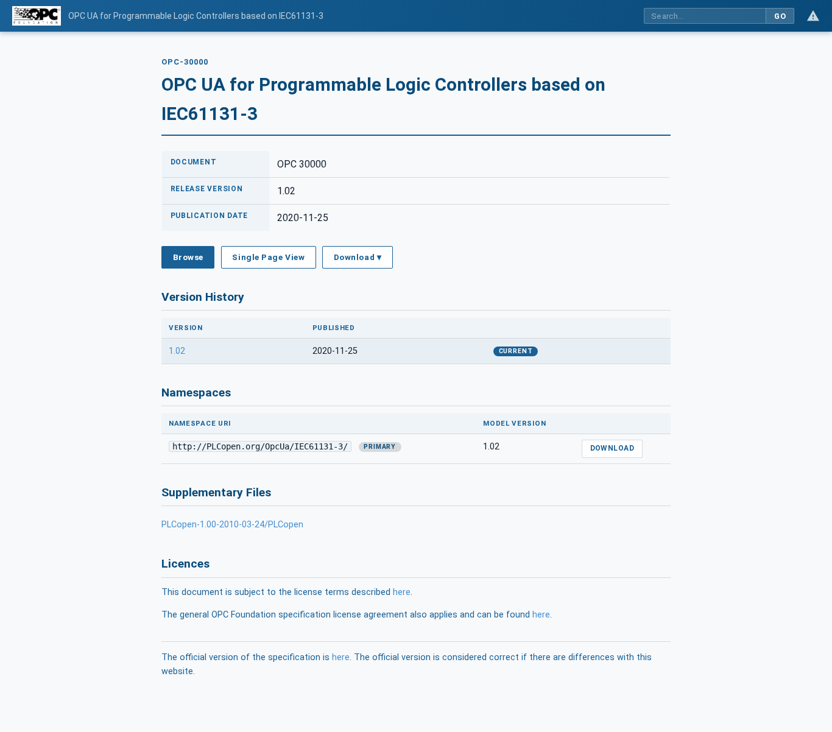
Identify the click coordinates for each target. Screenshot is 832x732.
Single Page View (268, 257)
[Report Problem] (813, 16)
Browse (188, 257)
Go (780, 16)
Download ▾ (357, 257)
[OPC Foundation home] (36, 16)
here (402, 592)
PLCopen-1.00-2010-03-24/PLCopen (232, 524)
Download (612, 448)
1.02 (177, 351)
